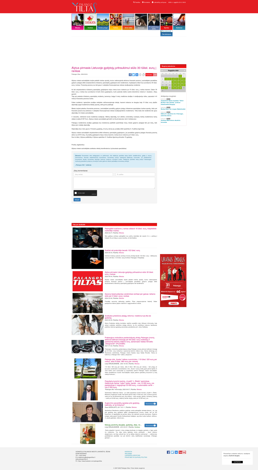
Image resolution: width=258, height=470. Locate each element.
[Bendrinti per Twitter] (133, 75)
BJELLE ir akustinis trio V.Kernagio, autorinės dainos (172, 115)
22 (180, 85)
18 (166, 85)
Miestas (121, 233)
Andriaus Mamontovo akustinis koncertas (170, 121)
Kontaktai (147, 2)
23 (183, 85)
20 (173, 85)
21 (176, 85)
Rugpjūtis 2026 (173, 70)
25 (166, 88)
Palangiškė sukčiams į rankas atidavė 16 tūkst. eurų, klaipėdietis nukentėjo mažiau (130, 229)
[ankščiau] (162, 70)
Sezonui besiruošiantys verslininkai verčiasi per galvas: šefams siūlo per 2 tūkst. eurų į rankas (130, 295)
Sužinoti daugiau (234, 456)
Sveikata (137, 427)
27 (173, 88)
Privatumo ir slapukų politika (136, 457)
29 (180, 88)
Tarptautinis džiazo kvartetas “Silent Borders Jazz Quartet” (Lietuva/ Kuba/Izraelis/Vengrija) (172, 102)
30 (183, 88)
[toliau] (184, 70)
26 (169, 88)
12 (169, 82)
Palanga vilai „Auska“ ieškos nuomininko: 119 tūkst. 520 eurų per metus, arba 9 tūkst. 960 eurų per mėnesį (131, 360)
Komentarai (150, 404)
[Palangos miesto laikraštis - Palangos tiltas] (85, 6)
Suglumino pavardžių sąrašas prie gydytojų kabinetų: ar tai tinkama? (122, 404)
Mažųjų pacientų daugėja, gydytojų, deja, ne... (124, 424)
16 (183, 82)
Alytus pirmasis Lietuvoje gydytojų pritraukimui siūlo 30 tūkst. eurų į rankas (129, 273)
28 (176, 88)
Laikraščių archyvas (159, 2)
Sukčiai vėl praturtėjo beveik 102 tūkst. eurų (122, 250)
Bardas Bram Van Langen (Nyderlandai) (173, 109)
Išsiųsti (77, 200)
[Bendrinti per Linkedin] (136, 75)
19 (169, 85)
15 (180, 82)
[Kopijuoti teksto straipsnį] (143, 75)
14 (176, 82)
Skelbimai (128, 453)
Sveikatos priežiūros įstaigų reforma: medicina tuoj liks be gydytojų (128, 316)
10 (162, 82)
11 (166, 82)
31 (162, 90)
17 (162, 85)
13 (173, 82)
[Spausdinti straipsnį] (140, 75)
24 (162, 88)
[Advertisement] (129, 51)
